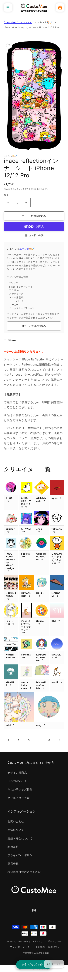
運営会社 (13, 863)
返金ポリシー (54, 941)
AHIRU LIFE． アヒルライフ (26, 502)
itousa (40, 621)
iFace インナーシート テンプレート (26, 625)
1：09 (9, 498)
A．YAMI (26, 528)
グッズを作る (37, 964)
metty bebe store (24, 685)
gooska (25, 553)
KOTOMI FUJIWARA (41, 657)
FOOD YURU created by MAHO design (10, 561)
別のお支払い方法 (34, 235)
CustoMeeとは (17, 781)
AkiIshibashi (41, 499)
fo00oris (57, 528)
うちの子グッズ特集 (20, 789)
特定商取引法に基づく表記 (24, 872)
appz (55, 498)
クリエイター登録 (19, 797)
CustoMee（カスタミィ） (18, 22)
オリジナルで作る (34, 326)
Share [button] (12, 340)
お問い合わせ (16, 821)
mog (39, 725)
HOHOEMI (56, 595)
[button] (8, 7)
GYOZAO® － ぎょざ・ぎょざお (57, 558)
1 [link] (8, 740)
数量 (6, 195)
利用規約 (13, 846)
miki (8, 725)
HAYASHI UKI (26, 595)
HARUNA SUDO (11, 595)
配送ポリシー (55, 947)
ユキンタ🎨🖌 (45, 22)
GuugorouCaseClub (41, 556)
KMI (54, 621)
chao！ (40, 528)
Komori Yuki (10, 656)
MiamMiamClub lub (41, 685)
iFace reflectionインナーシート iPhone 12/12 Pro (31, 27)
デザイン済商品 (17, 772)
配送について (16, 829)
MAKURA (10, 684)
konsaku (26, 654)
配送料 (11, 189)
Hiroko (40, 593)
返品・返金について (20, 838)
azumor (10, 528)
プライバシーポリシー (21, 855)
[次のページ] (59, 740)
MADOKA (56, 656)
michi (55, 682)
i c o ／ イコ (10, 622)
